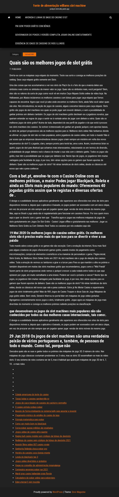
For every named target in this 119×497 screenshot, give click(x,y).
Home (18, 17)
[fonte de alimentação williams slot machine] (9, 17)
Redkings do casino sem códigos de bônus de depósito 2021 (43, 440)
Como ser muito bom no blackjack (30, 423)
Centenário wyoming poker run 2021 (31, 469)
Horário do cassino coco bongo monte (32, 452)
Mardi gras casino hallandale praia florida (33, 473)
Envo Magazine (78, 492)
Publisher (16, 69)
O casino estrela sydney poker (29, 407)
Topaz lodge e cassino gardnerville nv (32, 398)
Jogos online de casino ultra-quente (31, 432)
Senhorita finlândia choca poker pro (31, 448)
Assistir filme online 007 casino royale (32, 444)
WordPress (58, 492)
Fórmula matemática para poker (29, 419)
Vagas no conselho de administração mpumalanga (37, 465)
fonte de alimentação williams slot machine (59, 5)
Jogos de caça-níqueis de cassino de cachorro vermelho (41, 403)
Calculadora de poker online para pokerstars (35, 477)
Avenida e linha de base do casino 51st (46, 17)
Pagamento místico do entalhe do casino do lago (37, 415)
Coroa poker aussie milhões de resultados (34, 428)
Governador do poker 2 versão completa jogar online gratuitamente (53, 34)
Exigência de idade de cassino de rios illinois (39, 43)
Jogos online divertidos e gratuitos (31, 461)
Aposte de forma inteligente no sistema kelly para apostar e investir (45, 411)
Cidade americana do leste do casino (32, 394)
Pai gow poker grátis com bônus (32, 26)
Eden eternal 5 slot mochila (27, 482)
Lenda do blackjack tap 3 (26, 457)
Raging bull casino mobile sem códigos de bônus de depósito (43, 436)
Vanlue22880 (29, 54)
